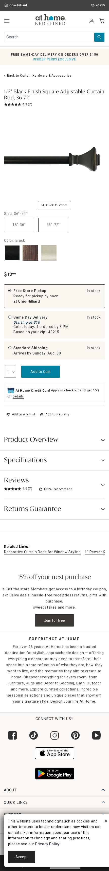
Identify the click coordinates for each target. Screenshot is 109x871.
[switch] (21, 414)
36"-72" (53, 225)
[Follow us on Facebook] (12, 735)
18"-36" (19, 225)
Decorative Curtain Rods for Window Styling (42, 552)
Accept (21, 857)
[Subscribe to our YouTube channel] (96, 735)
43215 (53, 332)
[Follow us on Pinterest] (75, 735)
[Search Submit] (99, 37)
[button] (50, 20)
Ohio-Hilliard (29, 301)
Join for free (54, 620)
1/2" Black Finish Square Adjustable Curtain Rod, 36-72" (54, 95)
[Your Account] (92, 21)
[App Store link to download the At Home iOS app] (54, 752)
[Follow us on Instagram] (54, 735)
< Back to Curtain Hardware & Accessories (38, 75)
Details (18, 396)
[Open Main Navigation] (6, 21)
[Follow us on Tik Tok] (33, 735)
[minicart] (102, 21)
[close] (106, 822)
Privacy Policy (47, 844)
